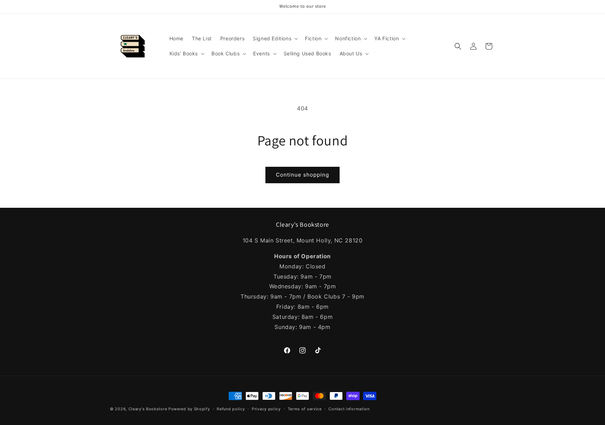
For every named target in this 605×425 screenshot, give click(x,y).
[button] (275, 38)
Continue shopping (302, 174)
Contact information (348, 408)
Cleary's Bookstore (147, 408)
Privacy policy (266, 408)
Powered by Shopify (189, 408)
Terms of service (305, 408)
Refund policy (231, 408)
